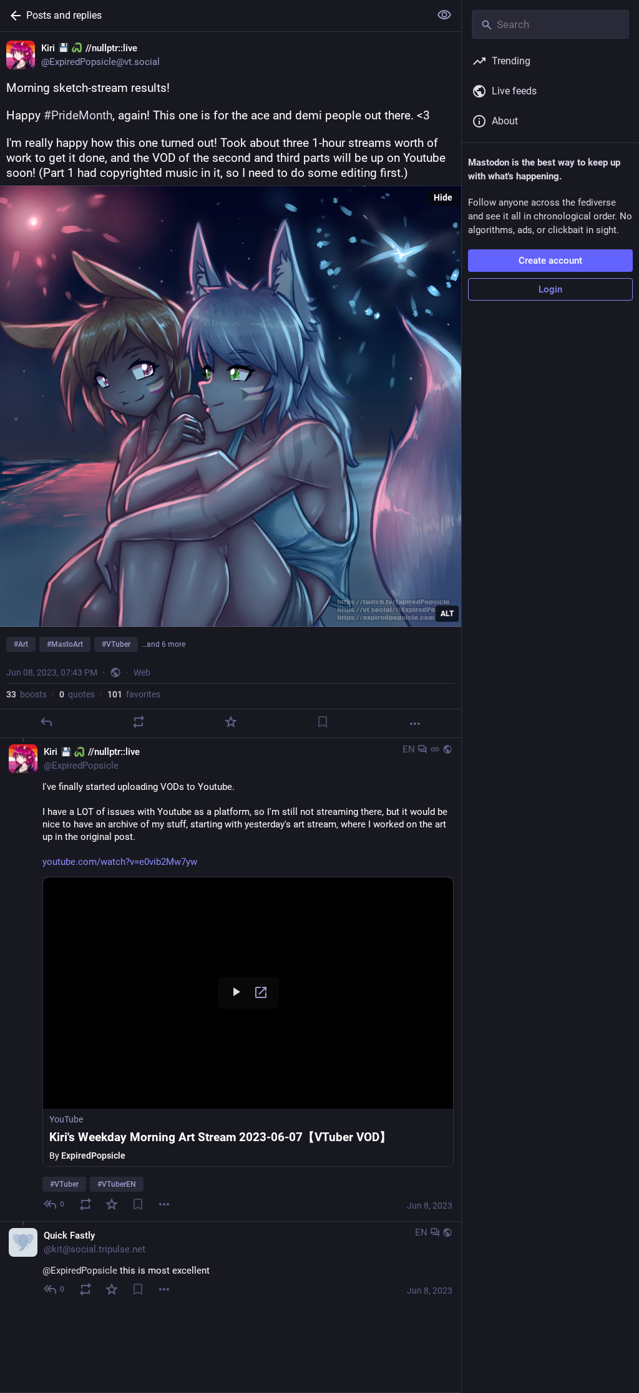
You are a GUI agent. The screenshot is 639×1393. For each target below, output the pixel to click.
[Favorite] (230, 721)
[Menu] (164, 1204)
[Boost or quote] (138, 721)
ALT (447, 613)
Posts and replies (64, 15)
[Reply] (46, 721)
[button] (248, 1022)
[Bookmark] (322, 721)
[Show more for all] (444, 15)
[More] (414, 723)
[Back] (13, 15)
